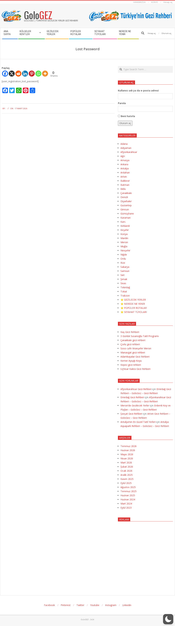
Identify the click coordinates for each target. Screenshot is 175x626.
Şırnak (123, 279)
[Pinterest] (32, 74)
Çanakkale (126, 193)
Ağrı (122, 156)
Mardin (124, 238)
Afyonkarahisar (128, 152)
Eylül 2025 (126, 483)
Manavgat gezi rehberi (132, 352)
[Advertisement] (145, 555)
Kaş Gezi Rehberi (129, 332)
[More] (45, 74)
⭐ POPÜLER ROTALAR (133, 307)
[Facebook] (5, 74)
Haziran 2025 (127, 495)
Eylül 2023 (126, 507)
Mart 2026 (126, 462)
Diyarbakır (126, 201)
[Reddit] (18, 74)
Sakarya (124, 266)
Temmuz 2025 (128, 491)
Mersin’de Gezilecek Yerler (134, 405)
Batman (124, 184)
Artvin (123, 176)
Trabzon (125, 295)
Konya (123, 234)
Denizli (124, 197)
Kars (122, 221)
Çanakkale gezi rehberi (132, 340)
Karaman (125, 217)
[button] (168, 619)
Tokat (123, 291)
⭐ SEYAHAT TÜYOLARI (133, 312)
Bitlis (123, 189)
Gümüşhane (127, 213)
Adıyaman (125, 148)
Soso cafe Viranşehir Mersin (135, 348)
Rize (122, 262)
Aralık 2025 (126, 474)
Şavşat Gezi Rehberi (131, 413)
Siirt (122, 275)
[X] (12, 74)
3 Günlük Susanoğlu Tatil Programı (139, 336)
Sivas (123, 283)
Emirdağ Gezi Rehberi (132, 397)
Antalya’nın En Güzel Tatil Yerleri (138, 421)
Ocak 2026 (126, 470)
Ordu (123, 258)
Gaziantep (126, 205)
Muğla (123, 246)
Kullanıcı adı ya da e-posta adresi (138, 90)
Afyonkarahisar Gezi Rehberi (136, 389)
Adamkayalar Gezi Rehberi (134, 356)
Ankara (124, 164)
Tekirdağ (125, 287)
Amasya (124, 160)
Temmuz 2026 (128, 446)
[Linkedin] (25, 74)
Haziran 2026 (127, 450)
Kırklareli (125, 225)
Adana (123, 143)
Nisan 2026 (126, 458)
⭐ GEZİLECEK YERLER (133, 299)
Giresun (124, 209)
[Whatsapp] (38, 74)
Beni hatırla (128, 116)
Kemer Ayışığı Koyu (131, 360)
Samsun (124, 271)
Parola (122, 103)
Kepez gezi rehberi (130, 364)
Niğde (123, 254)
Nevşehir (125, 250)
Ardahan (125, 172)
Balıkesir (125, 180)
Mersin (124, 242)
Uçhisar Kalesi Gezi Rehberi (135, 369)
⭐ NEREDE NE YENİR (132, 303)
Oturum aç (125, 123)
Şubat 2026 (126, 466)
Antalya (124, 168)
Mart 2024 (126, 503)
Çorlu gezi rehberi (130, 344)
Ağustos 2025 (128, 487)
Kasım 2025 (126, 479)
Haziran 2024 (127, 499)
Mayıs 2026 (126, 454)
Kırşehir (124, 230)
